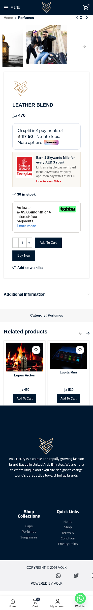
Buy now (23, 255)
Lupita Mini (68, 372)
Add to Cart (48, 242)
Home (8, 18)
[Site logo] (46, 7)
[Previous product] (76, 17)
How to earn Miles (48, 181)
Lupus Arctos (24, 375)
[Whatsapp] (58, 575)
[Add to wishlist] (36, 350)
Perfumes (26, 18)
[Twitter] (76, 575)
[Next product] (86, 17)
